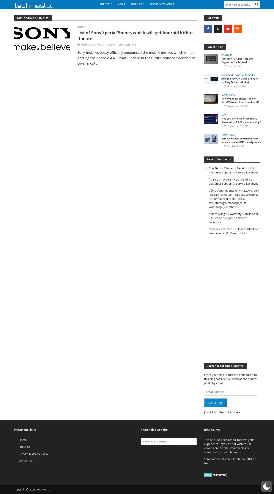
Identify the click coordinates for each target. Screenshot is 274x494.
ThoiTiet (214, 168)
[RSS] (238, 29)
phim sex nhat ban (220, 229)
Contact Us (26, 460)
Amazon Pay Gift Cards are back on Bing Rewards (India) (239, 80)
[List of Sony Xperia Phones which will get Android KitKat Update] (42, 39)
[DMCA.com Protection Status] (215, 474)
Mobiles (136, 4)
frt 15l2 (213, 179)
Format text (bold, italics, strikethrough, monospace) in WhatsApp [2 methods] (227, 203)
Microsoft (228, 74)
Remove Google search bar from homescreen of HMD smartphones (241, 140)
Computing (228, 94)
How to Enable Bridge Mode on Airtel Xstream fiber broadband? (240, 100)
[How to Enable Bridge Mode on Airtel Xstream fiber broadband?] (211, 98)
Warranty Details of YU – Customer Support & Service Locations (234, 218)
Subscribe (215, 403)
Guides (104, 4)
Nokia (231, 134)
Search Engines (245, 74)
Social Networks (162, 4)
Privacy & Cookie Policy (33, 453)
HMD (224, 134)
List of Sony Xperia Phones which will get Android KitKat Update (135, 36)
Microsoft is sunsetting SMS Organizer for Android (237, 60)
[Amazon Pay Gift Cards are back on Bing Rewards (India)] (211, 78)
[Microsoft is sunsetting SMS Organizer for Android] (211, 58)
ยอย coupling (217, 214)
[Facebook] (208, 29)
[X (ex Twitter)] (218, 29)
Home (23, 440)
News (121, 4)
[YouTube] (228, 29)
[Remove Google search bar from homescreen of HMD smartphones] (211, 138)
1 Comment (129, 44)
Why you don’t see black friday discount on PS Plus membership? (241, 120)
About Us (25, 446)
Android (226, 54)
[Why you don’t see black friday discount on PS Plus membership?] (211, 118)
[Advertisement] (232, 299)
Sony (80, 27)
